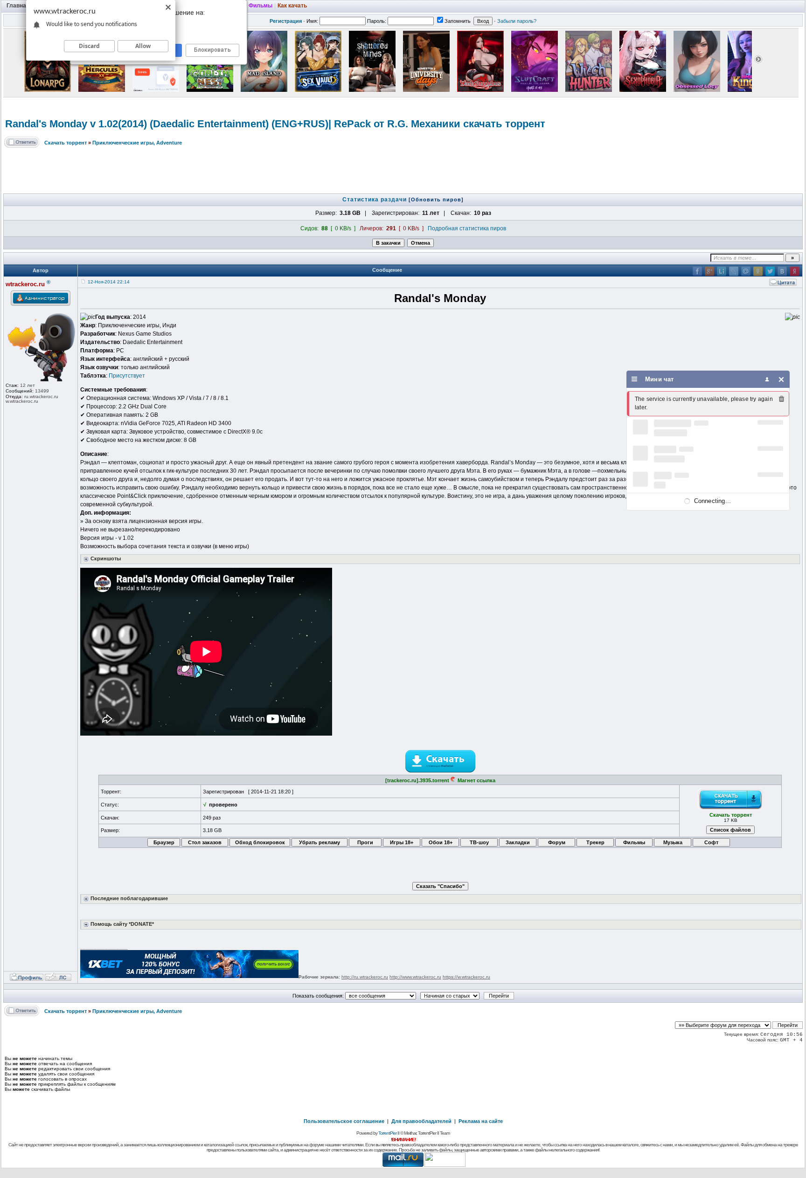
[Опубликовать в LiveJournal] (733, 271)
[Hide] (781, 379)
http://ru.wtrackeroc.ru (364, 976)
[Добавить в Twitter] (770, 271)
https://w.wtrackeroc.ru (466, 976)
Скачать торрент (65, 142)
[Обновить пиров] (436, 199)
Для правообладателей (421, 1121)
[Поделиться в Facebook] (697, 271)
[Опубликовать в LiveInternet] (721, 271)
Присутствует (127, 375)
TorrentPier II (388, 1133)
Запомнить (458, 21)
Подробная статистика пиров (467, 228)
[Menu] (634, 379)
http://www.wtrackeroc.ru (415, 976)
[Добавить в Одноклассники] (758, 271)
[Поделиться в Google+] (709, 271)
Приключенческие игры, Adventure (137, 142)
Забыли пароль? (516, 21)
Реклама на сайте (481, 1121)
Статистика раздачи (375, 199)
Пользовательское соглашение (344, 1121)
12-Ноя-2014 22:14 (109, 281)
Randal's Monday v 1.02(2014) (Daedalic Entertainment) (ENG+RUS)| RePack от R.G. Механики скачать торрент (275, 124)
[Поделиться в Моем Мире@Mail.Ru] (745, 271)
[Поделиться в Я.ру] (794, 271)
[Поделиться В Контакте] (782, 271)
